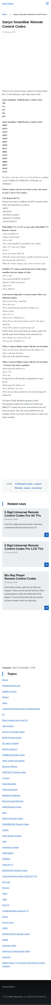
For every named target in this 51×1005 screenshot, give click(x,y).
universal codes (9, 946)
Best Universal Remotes (13, 801)
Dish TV (5, 905)
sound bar (37, 488)
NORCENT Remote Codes (14, 772)
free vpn (5, 888)
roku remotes (8, 726)
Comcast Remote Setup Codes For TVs (19, 876)
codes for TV (7, 865)
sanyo (27, 488)
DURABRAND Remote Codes (15, 824)
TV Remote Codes (24, 484)
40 (3, 715)
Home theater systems (12, 836)
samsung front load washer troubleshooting (21, 709)
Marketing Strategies (11, 795)
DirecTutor (7, 4)
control (37, 484)
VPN (4, 842)
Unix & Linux (7, 922)
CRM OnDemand (9, 790)
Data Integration (9, 784)
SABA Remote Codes (11, 807)
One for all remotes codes (13, 732)
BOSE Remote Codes (12, 738)
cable (4, 899)
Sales (4, 894)
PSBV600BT (8, 853)
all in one (6, 882)
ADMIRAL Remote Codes (13, 755)
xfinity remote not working (13, 761)
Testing (5, 830)
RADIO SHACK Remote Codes (16, 934)
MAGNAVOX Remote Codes (14, 870)
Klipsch (5, 697)
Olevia (5, 680)
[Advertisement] (25, 60)
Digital (5, 940)
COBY (5, 928)
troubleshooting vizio (11, 686)
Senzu (5, 917)
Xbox (4, 813)
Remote (19, 488)
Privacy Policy (8, 987)
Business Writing (9, 767)
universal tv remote (10, 847)
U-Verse (5, 778)
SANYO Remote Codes (12, 818)
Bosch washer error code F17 (15, 720)
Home (4, 14)
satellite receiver (9, 691)
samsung (6, 957)
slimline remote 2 (9, 749)
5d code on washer (10, 743)
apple (4, 703)
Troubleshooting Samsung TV (15, 911)
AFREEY (6, 859)
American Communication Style (16, 951)
